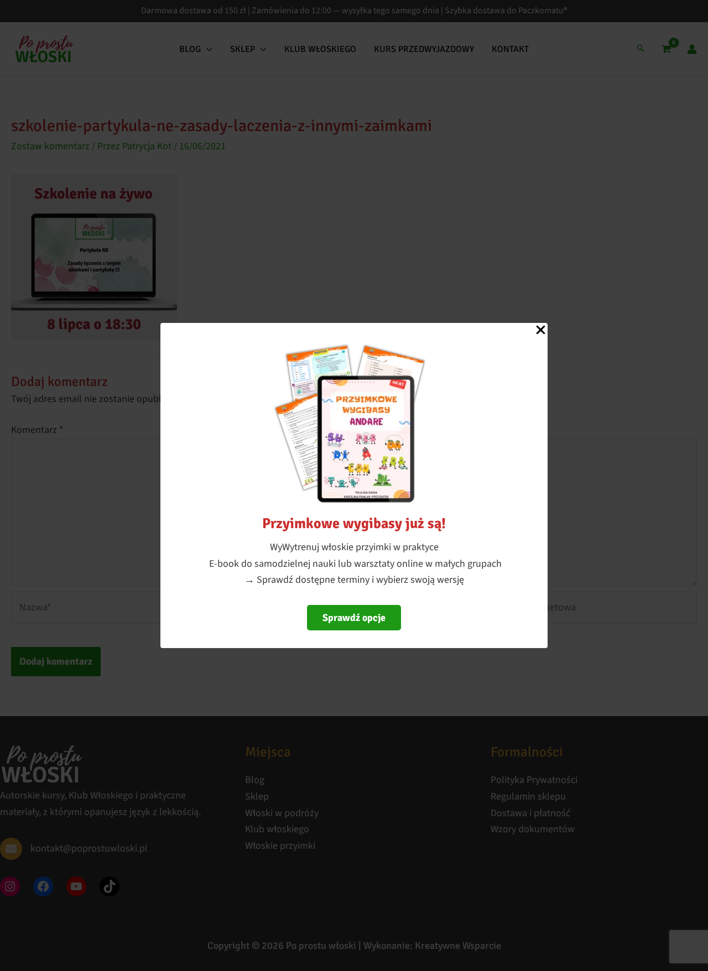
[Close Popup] (541, 330)
